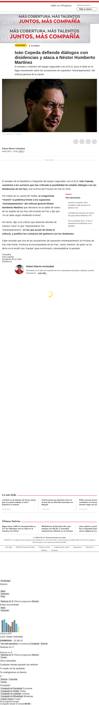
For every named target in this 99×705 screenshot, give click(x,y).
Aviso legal (8, 547)
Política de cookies (44, 547)
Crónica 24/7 (6, 633)
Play (3, 596)
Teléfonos (44, 550)
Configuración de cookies (61, 547)
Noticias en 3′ (7, 601)
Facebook (75, 141)
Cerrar (4, 657)
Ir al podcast (24, 644)
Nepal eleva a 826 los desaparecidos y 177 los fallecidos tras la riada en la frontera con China (19, 528)
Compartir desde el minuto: (15, 704)
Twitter (82, 141)
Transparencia (77, 547)
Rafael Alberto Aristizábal (13, 148)
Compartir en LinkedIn (11, 694)
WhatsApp (94, 141)
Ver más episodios (9, 644)
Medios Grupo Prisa (49, 563)
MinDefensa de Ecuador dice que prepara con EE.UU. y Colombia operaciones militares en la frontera (57, 528)
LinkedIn (88, 141)
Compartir (34, 644)
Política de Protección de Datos (25, 547)
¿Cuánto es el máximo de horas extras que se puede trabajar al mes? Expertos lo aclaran (19, 502)
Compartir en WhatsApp (12, 696)
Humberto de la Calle (12, 259)
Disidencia (7, 261)
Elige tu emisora (85, 9)
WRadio (16, 7)
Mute (3, 591)
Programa (66, 6)
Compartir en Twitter (10, 691)
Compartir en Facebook (11, 688)
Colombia (6, 254)
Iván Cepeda (8, 257)
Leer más (42, 273)
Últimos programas (22, 601)
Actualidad (35, 46)
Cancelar (13, 679)
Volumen (5, 594)
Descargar (5, 701)
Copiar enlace (7, 699)
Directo (35, 601)
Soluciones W (89, 547)
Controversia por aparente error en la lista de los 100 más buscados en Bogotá (57, 502)
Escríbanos (54, 550)
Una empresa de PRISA (49, 557)
